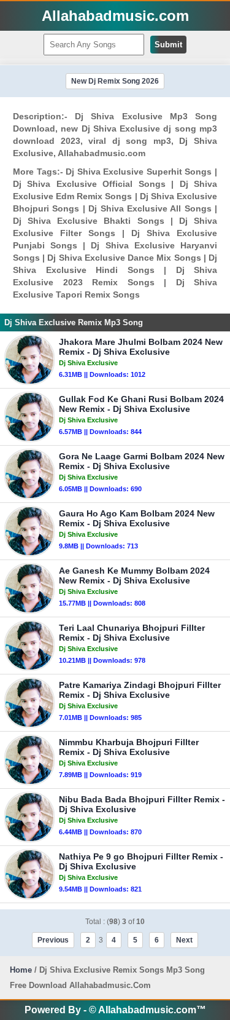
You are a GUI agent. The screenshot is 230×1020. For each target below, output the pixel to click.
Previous (53, 940)
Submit (168, 44)
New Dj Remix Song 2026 (115, 81)
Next (184, 940)
